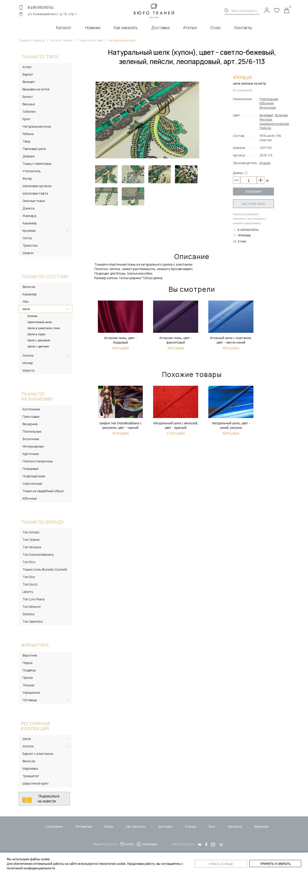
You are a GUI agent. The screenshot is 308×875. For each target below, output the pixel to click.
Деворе (29, 156)
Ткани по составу (45, 276)
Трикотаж (30, 245)
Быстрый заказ (253, 204)
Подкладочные (34, 476)
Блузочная (268, 107)
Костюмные (31, 409)
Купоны (32, 316)
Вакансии (261, 826)
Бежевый (266, 115)
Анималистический (274, 124)
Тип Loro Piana (33, 599)
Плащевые (31, 468)
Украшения (31, 692)
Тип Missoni (32, 606)
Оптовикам (83, 826)
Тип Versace (32, 547)
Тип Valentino (33, 621)
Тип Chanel (31, 539)
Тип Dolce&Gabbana (38, 554)
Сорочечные (32, 483)
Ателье (190, 826)
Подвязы (29, 670)
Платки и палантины (38, 461)
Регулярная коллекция (35, 726)
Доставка (165, 826)
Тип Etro (29, 562)
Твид (26, 141)
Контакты (235, 826)
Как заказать (135, 826)
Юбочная (267, 103)
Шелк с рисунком (39, 340)
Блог (212, 826)
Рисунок (266, 119)
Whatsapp (244, 235)
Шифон (28, 253)
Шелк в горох (36, 334)
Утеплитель (32, 171)
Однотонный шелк (40, 322)
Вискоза (29, 287)
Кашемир (30, 223)
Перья (27, 663)
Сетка (27, 238)
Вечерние (30, 424)
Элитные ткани (34, 201)
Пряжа (28, 677)
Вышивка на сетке (36, 89)
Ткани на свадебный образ (43, 491)
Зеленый (281, 115)
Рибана (28, 134)
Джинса (28, 208)
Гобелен (29, 111)
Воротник (30, 655)
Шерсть (29, 370)
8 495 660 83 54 (40, 7)
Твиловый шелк (34, 149)
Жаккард (29, 216)
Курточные (31, 454)
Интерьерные (33, 446)
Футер (27, 178)
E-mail (242, 241)
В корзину (254, 191)
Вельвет (29, 82)
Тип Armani (31, 532)
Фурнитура (35, 645)
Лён (26, 301)
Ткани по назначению (37, 396)
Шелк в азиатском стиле (44, 328)
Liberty (28, 592)
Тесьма (28, 685)
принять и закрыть (275, 863)
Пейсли (265, 128)
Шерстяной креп (35, 783)
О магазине (54, 826)
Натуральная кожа (37, 126)
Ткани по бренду (42, 522)
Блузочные (31, 439)
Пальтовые (31, 416)
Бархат (28, 74)
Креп (26, 119)
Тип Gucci (30, 584)
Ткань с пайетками (37, 163)
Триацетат (31, 776)
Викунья (29, 104)
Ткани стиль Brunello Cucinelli (45, 569)
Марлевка (30, 768)
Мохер (28, 363)
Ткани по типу (40, 57)
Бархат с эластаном (38, 753)
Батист (28, 96)
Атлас (27, 67)
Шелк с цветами (38, 346)
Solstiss (28, 614)
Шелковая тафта (35, 193)
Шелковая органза (37, 186)
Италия (265, 163)
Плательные (32, 431)
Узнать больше (221, 864)
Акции (108, 826)
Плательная (269, 99)
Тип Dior (29, 577)
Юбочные (30, 498)
